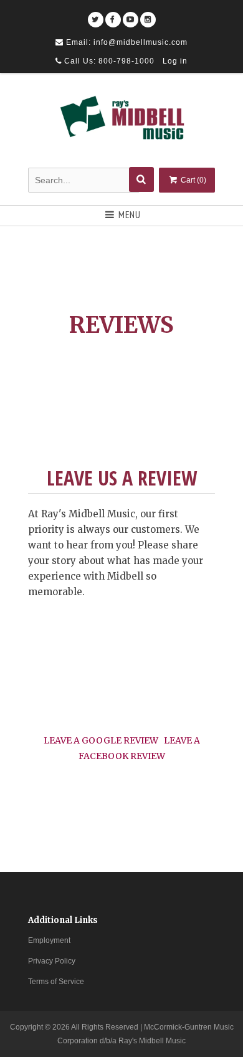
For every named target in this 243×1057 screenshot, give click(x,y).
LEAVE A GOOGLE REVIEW (101, 740)
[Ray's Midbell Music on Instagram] (148, 15)
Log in (175, 61)
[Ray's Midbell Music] (121, 122)
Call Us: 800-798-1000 (108, 61)
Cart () (192, 180)
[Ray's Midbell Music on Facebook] (113, 15)
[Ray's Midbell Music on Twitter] (95, 15)
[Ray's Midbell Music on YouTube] (130, 15)
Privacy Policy (51, 961)
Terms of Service (56, 981)
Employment (49, 940)
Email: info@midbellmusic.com (126, 42)
